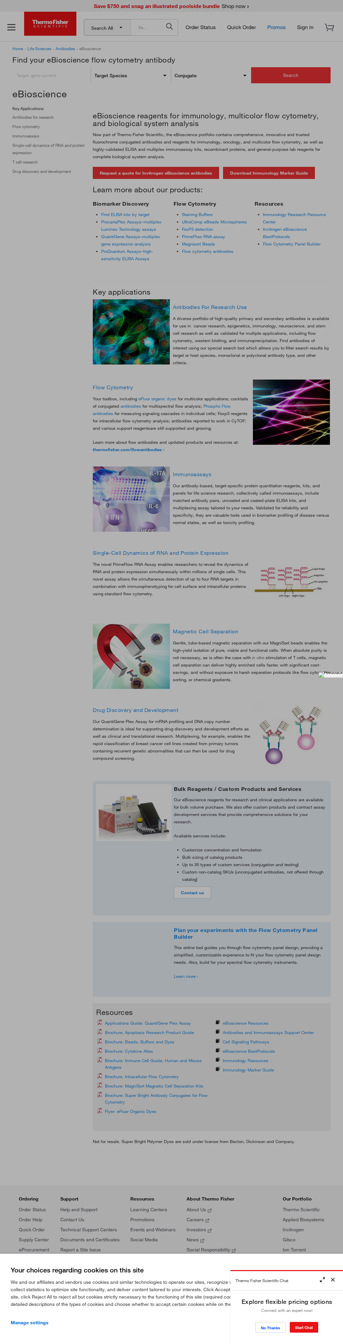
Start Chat (304, 1327)
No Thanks (270, 1327)
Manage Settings (30, 1323)
